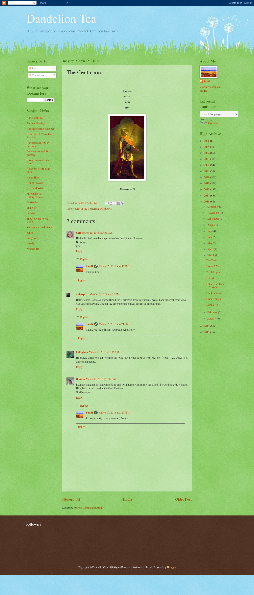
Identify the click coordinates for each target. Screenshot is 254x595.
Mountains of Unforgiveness (34, 195)
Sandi (89, 266)
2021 (207, 171)
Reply (79, 251)
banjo (30, 232)
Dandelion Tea (61, 18)
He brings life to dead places (38, 170)
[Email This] (107, 203)
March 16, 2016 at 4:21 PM (114, 324)
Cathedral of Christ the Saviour (39, 135)
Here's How (33, 177)
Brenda (80, 379)
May (210, 243)
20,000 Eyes (213, 272)
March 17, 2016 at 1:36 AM (104, 352)
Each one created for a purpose (39, 152)
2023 (207, 159)
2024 (207, 153)
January (211, 318)
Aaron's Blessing (36, 123)
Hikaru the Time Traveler (215, 285)
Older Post (183, 499)
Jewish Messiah (35, 188)
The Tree (211, 260)
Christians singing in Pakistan (38, 144)
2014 (207, 332)
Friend (210, 278)
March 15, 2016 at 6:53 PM (114, 266)
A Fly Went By (35, 118)
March (211, 255)
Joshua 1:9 (212, 305)
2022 (207, 165)
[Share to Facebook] (118, 203)
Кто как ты (33, 248)
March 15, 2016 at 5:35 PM (97, 232)
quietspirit (82, 294)
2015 (207, 326)
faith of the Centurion (87, 208)
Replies (84, 259)
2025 (207, 147)
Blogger (171, 567)
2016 (207, 201)
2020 (207, 177)
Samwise (32, 207)
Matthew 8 (106, 208)
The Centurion (214, 293)
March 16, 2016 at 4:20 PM (104, 294)
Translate (212, 123)
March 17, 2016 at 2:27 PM (114, 412)
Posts (34, 68)
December (213, 206)
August (211, 225)
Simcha (31, 213)
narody (30, 243)
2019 (207, 183)
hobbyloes (82, 352)
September (213, 219)
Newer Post (71, 499)
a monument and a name (40, 227)
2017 (207, 195)
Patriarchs (32, 202)
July (210, 231)
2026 (207, 141)
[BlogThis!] (111, 203)
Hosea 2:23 (212, 266)
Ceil (78, 233)
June (210, 237)
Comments (37, 75)
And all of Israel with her (40, 129)
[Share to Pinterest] (122, 203)
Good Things (213, 299)
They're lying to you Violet (37, 220)
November (213, 213)
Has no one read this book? (38, 161)
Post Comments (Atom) (90, 508)
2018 (207, 189)
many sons (32, 238)
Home (127, 499)
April (210, 249)
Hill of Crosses (35, 183)
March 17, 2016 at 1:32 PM (101, 379)
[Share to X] (115, 203)
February (212, 312)
